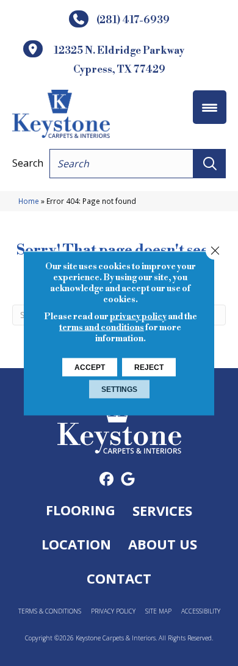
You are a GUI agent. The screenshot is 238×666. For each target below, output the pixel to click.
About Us (162, 544)
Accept (89, 367)
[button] (209, 163)
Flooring (80, 510)
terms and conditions (101, 327)
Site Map (158, 611)
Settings (119, 389)
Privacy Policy (113, 611)
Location (76, 544)
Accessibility (200, 611)
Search (27, 163)
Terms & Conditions (49, 611)
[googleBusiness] (128, 479)
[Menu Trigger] (209, 107)
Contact (119, 578)
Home (28, 201)
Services (162, 510)
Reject (149, 367)
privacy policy (138, 316)
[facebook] (106, 479)
